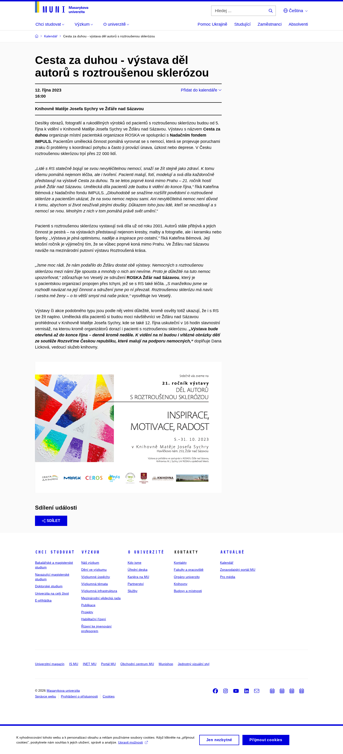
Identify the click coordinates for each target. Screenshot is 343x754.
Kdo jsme (134, 562)
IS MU (73, 664)
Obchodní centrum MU (137, 664)
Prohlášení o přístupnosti (79, 696)
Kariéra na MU (138, 577)
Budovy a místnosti (188, 591)
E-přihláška (43, 600)
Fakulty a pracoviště (188, 569)
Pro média (227, 577)
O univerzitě (146, 552)
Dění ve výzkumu (94, 569)
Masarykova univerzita (63, 690)
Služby (132, 591)
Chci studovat (54, 552)
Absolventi (298, 24)
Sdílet (53, 521)
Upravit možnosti (130, 742)
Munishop (166, 664)
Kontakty (180, 562)
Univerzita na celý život (52, 593)
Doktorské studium (49, 586)
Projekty (87, 612)
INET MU (89, 664)
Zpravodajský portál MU (237, 569)
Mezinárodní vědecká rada (101, 598)
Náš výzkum (90, 562)
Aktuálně (232, 552)
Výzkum (90, 552)
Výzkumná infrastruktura (99, 591)
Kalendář (226, 562)
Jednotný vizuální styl (193, 664)
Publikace (88, 605)
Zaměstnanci (270, 24)
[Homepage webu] (61, 7)
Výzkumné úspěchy (95, 577)
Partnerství (136, 584)
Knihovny (180, 584)
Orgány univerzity (187, 577)
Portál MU (108, 664)
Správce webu (45, 696)
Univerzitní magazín (49, 664)
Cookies (109, 696)
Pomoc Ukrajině (212, 24)
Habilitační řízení (93, 619)
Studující (242, 24)
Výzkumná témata (94, 584)
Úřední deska (137, 569)
